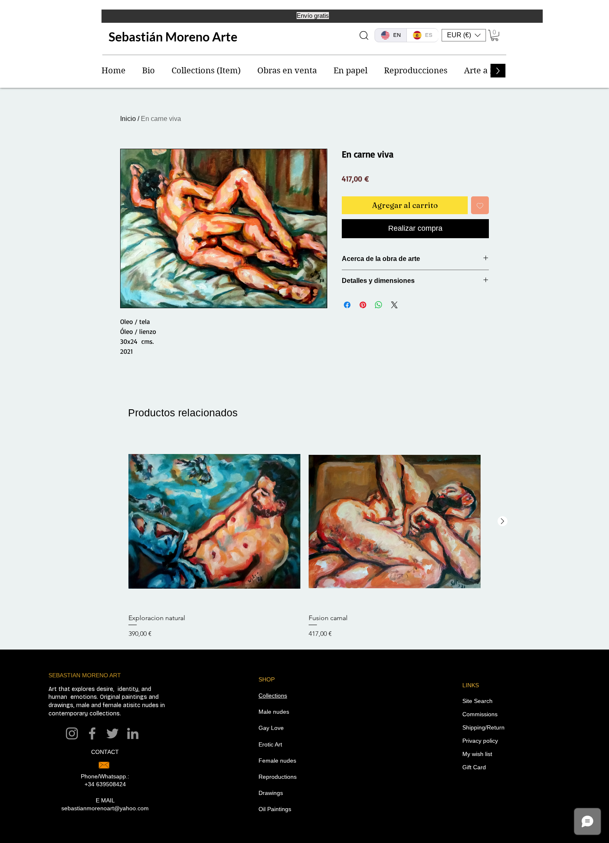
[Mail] (104, 765)
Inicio (128, 118)
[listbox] (464, 35)
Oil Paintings (275, 809)
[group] (305, 537)
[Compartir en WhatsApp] (379, 305)
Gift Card (474, 767)
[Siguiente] (503, 521)
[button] (464, 35)
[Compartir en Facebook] (347, 305)
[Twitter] (112, 733)
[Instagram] (72, 733)
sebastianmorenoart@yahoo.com (105, 808)
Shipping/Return (483, 727)
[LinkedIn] (133, 733)
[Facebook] (92, 733)
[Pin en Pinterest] (363, 305)
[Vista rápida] (214, 521)
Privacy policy (480, 740)
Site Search (477, 701)
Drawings (271, 793)
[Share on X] (394, 305)
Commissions (480, 714)
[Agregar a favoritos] (480, 205)
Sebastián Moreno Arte (173, 36)
